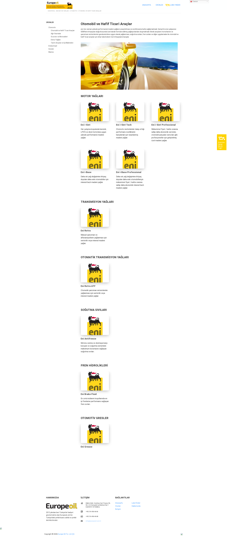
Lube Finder (136, 503)
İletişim (118, 509)
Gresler (51, 49)
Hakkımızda (136, 506)
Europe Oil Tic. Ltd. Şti (66, 534)
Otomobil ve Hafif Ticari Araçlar (63, 30)
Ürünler (118, 506)
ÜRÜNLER (159, 5)
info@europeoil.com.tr (93, 521)
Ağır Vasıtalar (56, 34)
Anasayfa (119, 503)
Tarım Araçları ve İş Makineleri (62, 43)
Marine (51, 52)
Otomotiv (52, 27)
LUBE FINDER (175, 5)
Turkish (195, 1)
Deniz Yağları (56, 40)
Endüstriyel (52, 46)
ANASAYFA (146, 5)
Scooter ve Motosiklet (59, 37)
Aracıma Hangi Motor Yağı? (221, 145)
